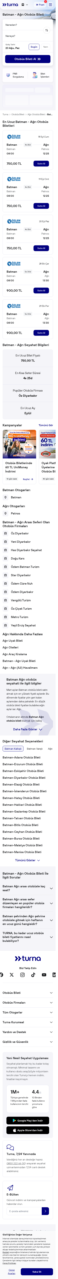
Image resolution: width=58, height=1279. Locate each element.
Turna (5, 114)
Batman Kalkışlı (13, 748)
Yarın (45, 46)
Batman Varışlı (35, 748)
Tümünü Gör (46, 425)
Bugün (34, 46)
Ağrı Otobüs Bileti (36, 114)
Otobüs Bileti (17, 114)
